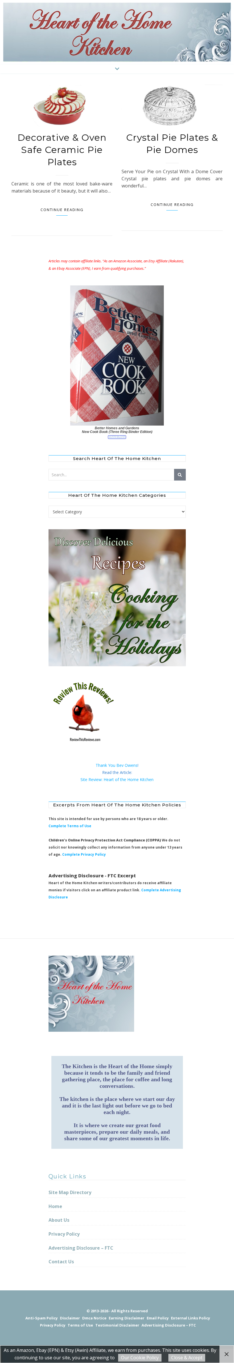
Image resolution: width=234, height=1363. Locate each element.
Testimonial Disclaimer (117, 1325)
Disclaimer (70, 1318)
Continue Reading (62, 209)
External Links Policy (190, 1318)
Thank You (106, 765)
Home (55, 1206)
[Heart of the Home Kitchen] (117, 32)
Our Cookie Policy (140, 1357)
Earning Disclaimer (126, 1318)
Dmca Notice (94, 1318)
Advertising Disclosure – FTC (81, 1248)
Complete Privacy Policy (84, 854)
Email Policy (158, 1318)
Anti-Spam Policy (41, 1318)
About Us (59, 1220)
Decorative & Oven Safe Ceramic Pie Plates (61, 149)
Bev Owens (127, 765)
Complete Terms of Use (70, 825)
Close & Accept (186, 1357)
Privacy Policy (64, 1234)
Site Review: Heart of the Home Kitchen (117, 779)
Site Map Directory (70, 1192)
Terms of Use (80, 1325)
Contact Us (61, 1261)
